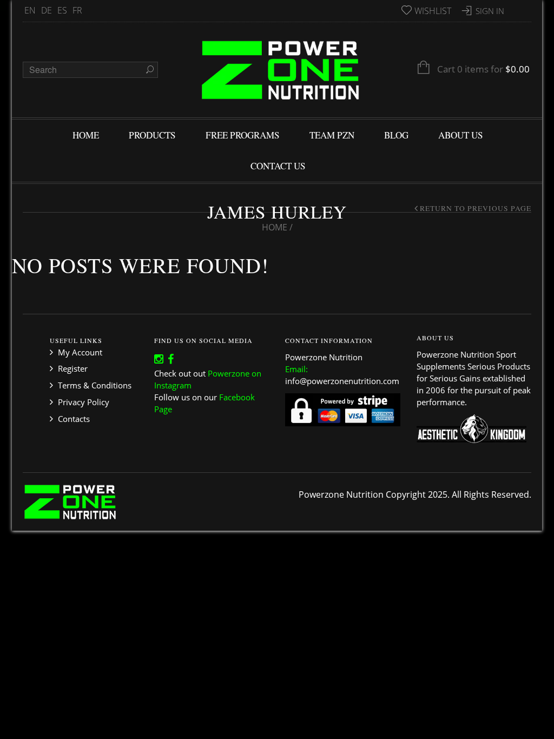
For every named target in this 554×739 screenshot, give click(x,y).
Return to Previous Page (475, 208)
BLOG (396, 135)
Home (274, 227)
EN (30, 10)
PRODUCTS (152, 135)
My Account (80, 352)
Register (73, 368)
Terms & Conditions (94, 385)
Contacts (74, 418)
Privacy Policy (83, 402)
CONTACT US (278, 166)
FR (77, 10)
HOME (85, 135)
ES (62, 10)
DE (46, 10)
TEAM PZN (331, 135)
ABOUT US (460, 135)
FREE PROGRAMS (243, 135)
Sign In (490, 10)
